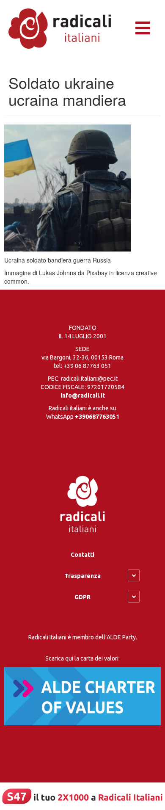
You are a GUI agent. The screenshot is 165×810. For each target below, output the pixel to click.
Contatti (82, 554)
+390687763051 (97, 416)
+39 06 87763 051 (87, 365)
